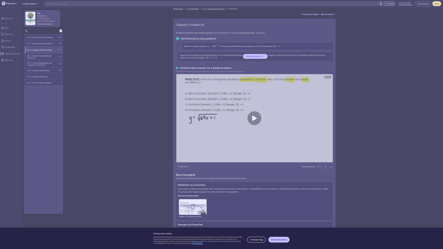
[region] (221, 238)
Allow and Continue (279, 240)
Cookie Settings (256, 240)
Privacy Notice (197, 243)
